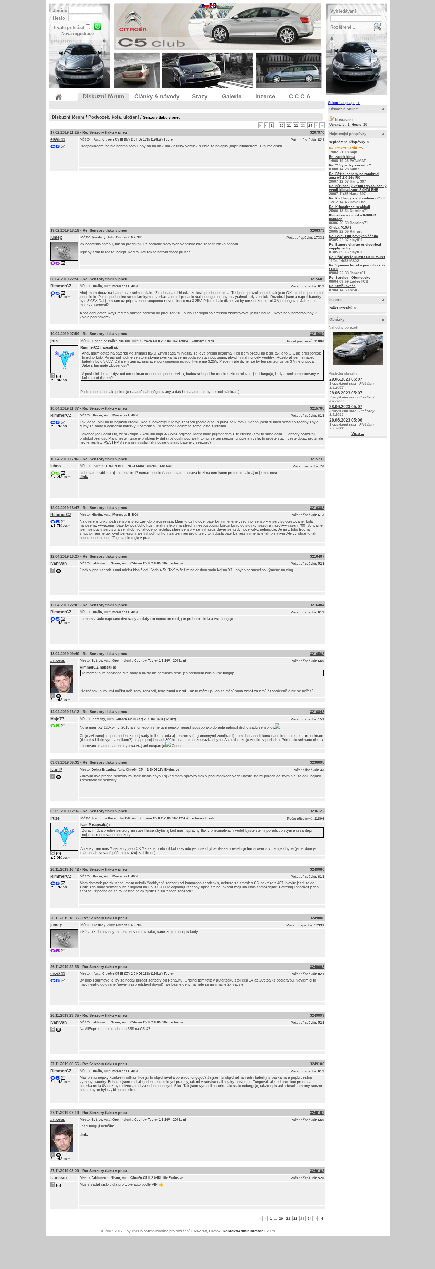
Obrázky (336, 319)
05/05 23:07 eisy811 (353, 238)
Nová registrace (77, 33)
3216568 (317, 654)
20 (282, 125)
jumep (56, 237)
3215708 (317, 408)
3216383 (317, 508)
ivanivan (58, 563)
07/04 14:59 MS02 (344, 288)
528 (321, 563)
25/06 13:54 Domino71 (349, 209)
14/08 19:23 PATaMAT (347, 159)
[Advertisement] (187, 197)
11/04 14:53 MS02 (357, 259)
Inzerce (335, 300)
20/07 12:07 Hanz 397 (354, 177)
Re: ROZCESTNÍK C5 (346, 148)
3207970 (317, 132)
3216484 (317, 605)
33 (322, 770)
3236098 (317, 762)
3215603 (317, 279)
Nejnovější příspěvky (347, 134)
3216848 (317, 712)
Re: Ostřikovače (342, 286)
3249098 (317, 967)
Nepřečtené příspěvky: (349, 142)
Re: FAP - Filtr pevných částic (353, 236)
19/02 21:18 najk (346, 150)
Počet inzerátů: (342, 308)
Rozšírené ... (343, 27)
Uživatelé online (343, 109)
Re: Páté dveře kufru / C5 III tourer (357, 257)
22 (296, 125)
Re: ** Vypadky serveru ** (350, 165)
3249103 (317, 1171)
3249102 (317, 1112)
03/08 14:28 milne (350, 167)
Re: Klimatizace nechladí (349, 207)
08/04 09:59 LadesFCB (349, 279)
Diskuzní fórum (68, 117)
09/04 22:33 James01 (357, 269)
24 (310, 125)
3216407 (317, 556)
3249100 (317, 1064)
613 (321, 286)
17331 (319, 238)
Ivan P (56, 769)
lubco (55, 466)
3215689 (317, 334)
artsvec (57, 660)
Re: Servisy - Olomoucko (349, 277)
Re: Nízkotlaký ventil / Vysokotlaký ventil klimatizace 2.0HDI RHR (358, 188)
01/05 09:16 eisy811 (355, 248)
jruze (55, 341)
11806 (319, 341)
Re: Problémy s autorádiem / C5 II (357, 198)
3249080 (317, 869)
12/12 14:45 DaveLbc (357, 200)
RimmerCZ (60, 286)
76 (322, 466)
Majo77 (57, 718)
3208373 (317, 230)
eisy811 (57, 139)
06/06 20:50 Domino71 (352, 219)
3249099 (317, 1015)
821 (321, 140)
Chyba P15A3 (340, 227)
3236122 (317, 811)
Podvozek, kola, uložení (113, 117)
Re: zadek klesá (342, 157)
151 (321, 719)
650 (321, 661)
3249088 (317, 918)
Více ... (357, 433)
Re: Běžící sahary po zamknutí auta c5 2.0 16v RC (354, 175)
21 (289, 125)
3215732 (317, 459)
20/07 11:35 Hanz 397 (358, 190)
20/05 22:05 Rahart (345, 229)
